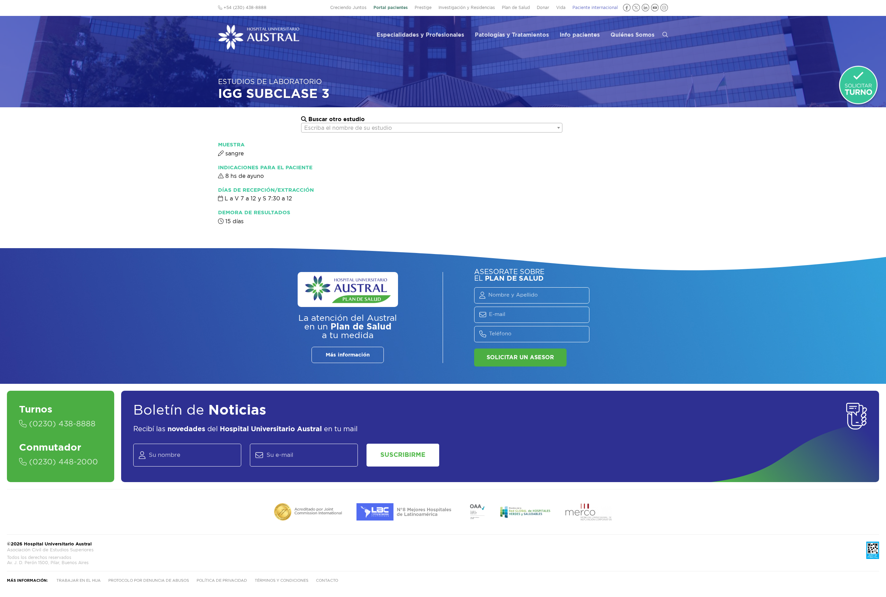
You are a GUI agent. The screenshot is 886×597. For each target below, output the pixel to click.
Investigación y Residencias (467, 8)
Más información (348, 355)
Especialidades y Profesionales (420, 35)
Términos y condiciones (281, 580)
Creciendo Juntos (348, 8)
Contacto (327, 580)
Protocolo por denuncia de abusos (148, 580)
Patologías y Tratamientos (512, 35)
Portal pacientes (390, 8)
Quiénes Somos (632, 35)
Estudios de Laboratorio (270, 82)
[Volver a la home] (258, 46)
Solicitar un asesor (520, 357)
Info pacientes (580, 35)
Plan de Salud (516, 8)
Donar (543, 8)
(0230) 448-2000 (62, 462)
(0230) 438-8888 (61, 424)
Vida (561, 8)
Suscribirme (402, 455)
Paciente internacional (595, 8)
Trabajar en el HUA (78, 580)
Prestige (423, 8)
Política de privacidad (222, 580)
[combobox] (431, 128)
